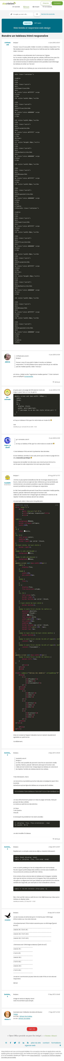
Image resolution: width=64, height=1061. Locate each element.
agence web (30, 1045)
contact (46, 1043)
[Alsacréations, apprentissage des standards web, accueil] (9, 4)
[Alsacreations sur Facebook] (10, 1043)
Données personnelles (8, 1057)
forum (27, 7)
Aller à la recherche (32, 3)
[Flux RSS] (28, 1043)
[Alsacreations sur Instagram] (19, 1043)
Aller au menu (7, 3)
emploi (36, 7)
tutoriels (17, 7)
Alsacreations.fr (35, 1055)
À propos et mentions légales (51, 1055)
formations (48, 7)
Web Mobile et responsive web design (32, 28)
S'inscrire (46, 3)
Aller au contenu (19, 3)
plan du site (36, 1043)
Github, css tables (24, 1018)
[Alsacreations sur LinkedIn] (23, 1043)
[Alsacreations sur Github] (6, 1043)
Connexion (57, 3)
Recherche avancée (48, 14)
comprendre (28, 376)
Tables (15, 1014)
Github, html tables (26, 1016)
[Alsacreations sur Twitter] (15, 1043)
